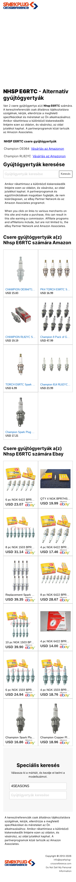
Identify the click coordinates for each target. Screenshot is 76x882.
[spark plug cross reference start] (38, 5)
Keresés (66, 173)
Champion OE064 (17, 149)
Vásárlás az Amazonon (47, 149)
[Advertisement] (38, 47)
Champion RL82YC (18, 156)
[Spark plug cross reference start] (20, 863)
